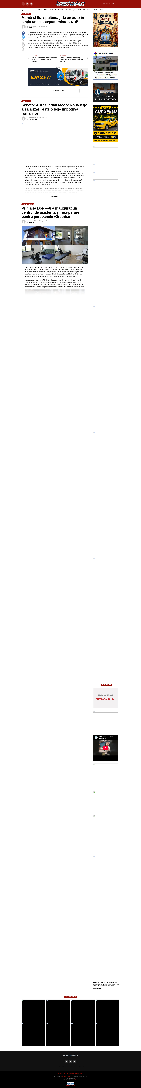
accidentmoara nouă (43, 52)
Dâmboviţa (54, 52)
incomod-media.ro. (67, 1076)
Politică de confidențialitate (76, 1073)
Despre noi (65, 1066)
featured (61, 52)
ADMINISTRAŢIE (70, 9)
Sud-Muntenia (59, 9)
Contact (81, 1066)
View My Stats (70, 1085)
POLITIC (89, 9)
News (45, 9)
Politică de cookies (63, 1073)
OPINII (51, 9)
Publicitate (73, 1066)
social (67, 52)
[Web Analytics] (70, 1084)
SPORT (101, 9)
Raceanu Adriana (32, 119)
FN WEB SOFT (74, 1079)
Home (58, 1066)
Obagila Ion (31, 27)
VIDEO (95, 9)
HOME (40, 9)
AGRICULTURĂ (81, 9)
